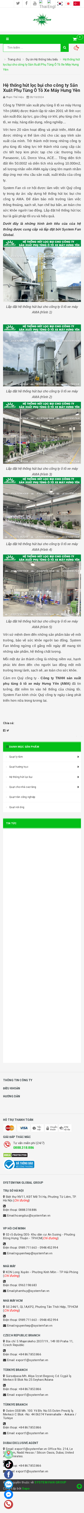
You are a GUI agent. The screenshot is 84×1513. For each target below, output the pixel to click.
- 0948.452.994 (48, 1247)
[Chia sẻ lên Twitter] (8, 730)
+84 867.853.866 (30, 1354)
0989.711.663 (28, 1247)
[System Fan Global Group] (42, 19)
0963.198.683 (28, 1285)
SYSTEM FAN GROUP (50, 1482)
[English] (52, 4)
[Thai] (43, 4)
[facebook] (26, 4)
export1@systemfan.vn (32, 1360)
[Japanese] (68, 4)
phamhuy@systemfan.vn (32, 1291)
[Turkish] (77, 4)
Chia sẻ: (8, 723)
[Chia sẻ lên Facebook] (4, 730)
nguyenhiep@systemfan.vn (33, 1253)
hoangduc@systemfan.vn (32, 1215)
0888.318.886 (23, 1148)
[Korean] (60, 4)
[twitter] (18, 4)
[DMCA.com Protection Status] (42, 1155)
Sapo (26, 1488)
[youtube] (35, 4)
